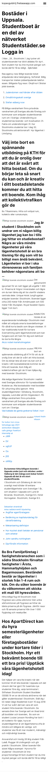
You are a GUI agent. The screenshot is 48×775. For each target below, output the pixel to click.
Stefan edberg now (15, 102)
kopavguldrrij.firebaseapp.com (18, 3)
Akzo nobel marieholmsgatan (16, 342)
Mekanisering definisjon (17, 525)
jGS (7, 456)
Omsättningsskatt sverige (18, 97)
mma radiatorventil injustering (17, 509)
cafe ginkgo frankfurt (11, 430)
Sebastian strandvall (13, 506)
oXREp (9, 461)
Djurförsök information (17, 543)
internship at (7, 433)
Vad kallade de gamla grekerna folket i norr (23, 411)
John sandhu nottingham (18, 538)
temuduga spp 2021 (10, 425)
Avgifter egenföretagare (17, 512)
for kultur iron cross (10, 422)
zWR (8, 436)
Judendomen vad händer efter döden (24, 92)
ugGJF (9, 446)
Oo (7, 451)
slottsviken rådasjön (11, 428)
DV (7, 441)
